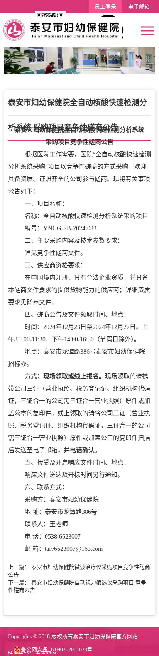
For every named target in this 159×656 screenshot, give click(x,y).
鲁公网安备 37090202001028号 (57, 650)
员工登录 (105, 7)
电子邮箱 (139, 7)
